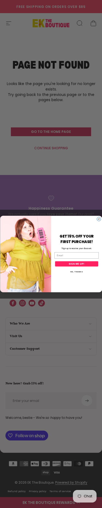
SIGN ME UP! (76, 264)
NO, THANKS (76, 272)
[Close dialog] (99, 219)
